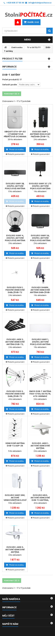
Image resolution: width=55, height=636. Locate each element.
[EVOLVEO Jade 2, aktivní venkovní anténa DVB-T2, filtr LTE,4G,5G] (15, 324)
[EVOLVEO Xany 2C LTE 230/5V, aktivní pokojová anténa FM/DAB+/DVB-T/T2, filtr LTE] (40, 169)
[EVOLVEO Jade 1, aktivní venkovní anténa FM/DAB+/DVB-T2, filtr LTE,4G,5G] (40, 428)
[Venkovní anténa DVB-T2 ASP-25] (15, 428)
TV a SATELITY (34, 47)
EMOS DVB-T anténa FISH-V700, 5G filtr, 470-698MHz (40, 394)
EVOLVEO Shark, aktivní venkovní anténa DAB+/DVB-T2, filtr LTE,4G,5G (40, 291)
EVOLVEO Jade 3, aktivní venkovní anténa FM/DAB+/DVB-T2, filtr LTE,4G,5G (15, 552)
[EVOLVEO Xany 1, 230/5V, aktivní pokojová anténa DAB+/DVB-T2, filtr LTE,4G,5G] (40, 324)
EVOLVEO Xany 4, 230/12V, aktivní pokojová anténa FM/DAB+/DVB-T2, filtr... (15, 240)
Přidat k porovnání (15, 154)
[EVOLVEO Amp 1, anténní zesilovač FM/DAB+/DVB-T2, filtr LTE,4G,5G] (40, 117)
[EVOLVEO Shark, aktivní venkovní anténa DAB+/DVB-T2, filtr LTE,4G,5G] (40, 273)
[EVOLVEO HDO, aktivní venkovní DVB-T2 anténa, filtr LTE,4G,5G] (40, 480)
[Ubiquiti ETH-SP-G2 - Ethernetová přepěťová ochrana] (15, 117)
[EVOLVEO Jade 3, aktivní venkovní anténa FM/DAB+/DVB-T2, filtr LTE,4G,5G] (15, 532)
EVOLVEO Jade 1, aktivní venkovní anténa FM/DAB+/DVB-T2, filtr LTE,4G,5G (40, 448)
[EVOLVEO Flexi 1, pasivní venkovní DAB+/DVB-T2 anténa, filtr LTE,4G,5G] (15, 273)
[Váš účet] (18, 22)
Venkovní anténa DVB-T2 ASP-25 (15, 444)
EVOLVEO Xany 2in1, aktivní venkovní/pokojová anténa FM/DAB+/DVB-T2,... (15, 500)
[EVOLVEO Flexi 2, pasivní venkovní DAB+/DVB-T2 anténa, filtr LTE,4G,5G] (15, 376)
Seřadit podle (9, 84)
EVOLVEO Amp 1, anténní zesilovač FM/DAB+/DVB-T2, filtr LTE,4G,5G (40, 135)
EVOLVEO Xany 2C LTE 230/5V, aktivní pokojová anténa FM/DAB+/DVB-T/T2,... (40, 187)
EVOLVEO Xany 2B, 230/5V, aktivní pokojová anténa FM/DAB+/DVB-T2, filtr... (15, 188)
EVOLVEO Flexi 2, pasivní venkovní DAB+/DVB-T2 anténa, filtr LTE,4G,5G (15, 396)
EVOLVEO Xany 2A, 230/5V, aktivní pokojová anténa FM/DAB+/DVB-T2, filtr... (40, 240)
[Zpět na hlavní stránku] (5, 47)
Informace (9, 66)
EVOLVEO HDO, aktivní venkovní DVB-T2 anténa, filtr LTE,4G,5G (40, 499)
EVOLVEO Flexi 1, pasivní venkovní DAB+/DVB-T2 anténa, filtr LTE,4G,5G (15, 292)
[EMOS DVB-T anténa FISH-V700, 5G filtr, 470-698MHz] (40, 376)
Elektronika (16, 47)
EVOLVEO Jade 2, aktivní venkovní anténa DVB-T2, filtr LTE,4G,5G (15, 343)
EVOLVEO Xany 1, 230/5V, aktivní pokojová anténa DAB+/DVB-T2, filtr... (40, 343)
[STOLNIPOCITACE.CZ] (27, 12)
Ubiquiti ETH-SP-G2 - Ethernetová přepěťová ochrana (15, 134)
